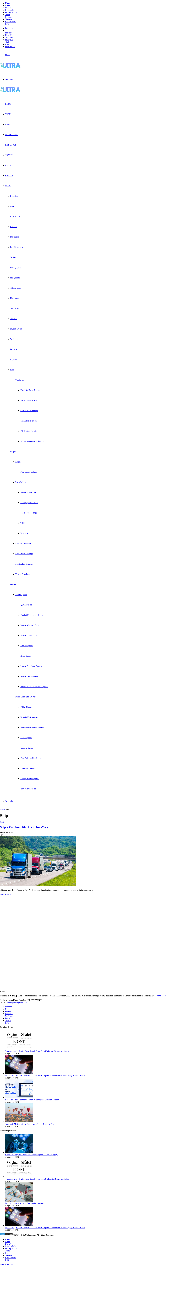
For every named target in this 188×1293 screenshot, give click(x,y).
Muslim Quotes (26, 646)
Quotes (13, 584)
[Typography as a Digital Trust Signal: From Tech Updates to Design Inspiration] (19, 1049)
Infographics (15, 278)
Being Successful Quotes (25, 697)
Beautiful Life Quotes (29, 717)
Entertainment (15, 216)
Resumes (24, 533)
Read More (161, 996)
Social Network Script (29, 400)
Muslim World (16, 329)
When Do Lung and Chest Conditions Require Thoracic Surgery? (31, 1155)
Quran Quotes (26, 605)
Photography (15, 267)
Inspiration (14, 237)
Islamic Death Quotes (29, 676)
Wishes (13, 257)
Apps (7, 124)
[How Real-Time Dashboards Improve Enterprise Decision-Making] (19, 1097)
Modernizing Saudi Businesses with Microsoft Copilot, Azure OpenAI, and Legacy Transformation (45, 1075)
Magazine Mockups (28, 492)
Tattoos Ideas (15, 288)
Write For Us (10, 21)
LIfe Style (10, 145)
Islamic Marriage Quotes (30, 625)
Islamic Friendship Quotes (31, 666)
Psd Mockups (20, 482)
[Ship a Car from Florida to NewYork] (38, 886)
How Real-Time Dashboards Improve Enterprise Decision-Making (32, 1100)
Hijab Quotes (25, 656)
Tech (8, 114)
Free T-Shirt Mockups (24, 554)
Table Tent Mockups (28, 513)
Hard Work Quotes (28, 789)
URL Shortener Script (29, 421)
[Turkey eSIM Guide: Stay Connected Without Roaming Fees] (19, 1122)
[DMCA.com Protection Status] (6, 1235)
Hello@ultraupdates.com (17, 1002)
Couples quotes (26, 748)
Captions (13, 359)
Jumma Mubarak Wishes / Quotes (34, 686)
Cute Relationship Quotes (30, 758)
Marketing (11, 135)
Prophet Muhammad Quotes (31, 615)
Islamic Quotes (21, 594)
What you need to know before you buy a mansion (25, 1203)
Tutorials (13, 319)
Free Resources (16, 247)
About (7, 5)
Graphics (14, 451)
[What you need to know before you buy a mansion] (19, 1201)
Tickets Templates (22, 574)
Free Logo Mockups (28, 472)
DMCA (8, 8)
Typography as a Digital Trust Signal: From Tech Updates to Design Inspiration (37, 1051)
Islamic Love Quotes (28, 635)
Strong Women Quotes (29, 778)
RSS (7, 24)
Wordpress (19, 380)
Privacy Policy (11, 12)
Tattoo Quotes (26, 738)
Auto (12, 206)
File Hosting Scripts (28, 431)
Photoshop (14, 298)
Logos (17, 462)
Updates (9, 165)
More (8, 186)
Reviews (13, 227)
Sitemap (8, 19)
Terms (7, 15)
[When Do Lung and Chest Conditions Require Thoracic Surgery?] (19, 1152)
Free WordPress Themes (30, 390)
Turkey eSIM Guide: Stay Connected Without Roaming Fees (29, 1124)
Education (14, 196)
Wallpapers (14, 308)
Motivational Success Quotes (32, 727)
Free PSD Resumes (23, 543)
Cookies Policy (11, 10)
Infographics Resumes (24, 564)
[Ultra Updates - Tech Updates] (19, 67)
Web (12, 370)
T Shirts (23, 523)
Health (9, 175)
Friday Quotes (26, 707)
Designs (13, 349)
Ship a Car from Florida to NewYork (24, 827)
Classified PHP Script (29, 410)
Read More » (5, 894)
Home (7, 3)
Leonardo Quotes (27, 768)
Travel (9, 155)
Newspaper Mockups (29, 502)
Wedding (14, 339)
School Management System (31, 441)
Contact (8, 17)
